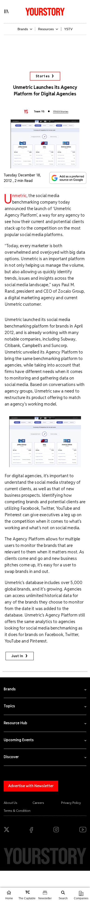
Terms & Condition (17, 811)
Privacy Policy (71, 803)
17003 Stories (60, 111)
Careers (38, 803)
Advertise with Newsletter (31, 785)
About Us (10, 803)
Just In (17, 656)
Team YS (39, 111)
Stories (43, 76)
